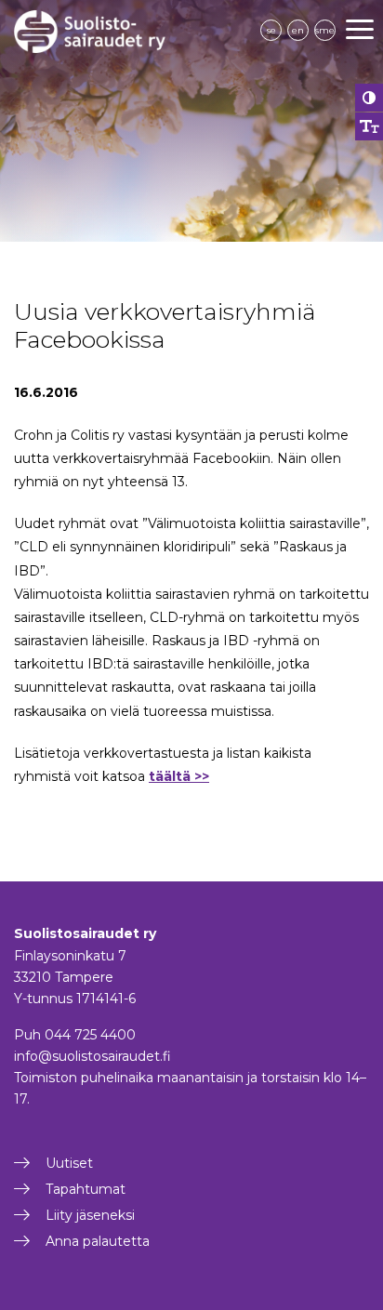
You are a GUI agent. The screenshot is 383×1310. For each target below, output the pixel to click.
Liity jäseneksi (90, 1215)
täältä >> (179, 776)
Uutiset (69, 1163)
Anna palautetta (98, 1241)
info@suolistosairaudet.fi (92, 1056)
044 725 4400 (90, 1034)
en (298, 30)
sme (325, 30)
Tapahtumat (85, 1189)
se (271, 30)
